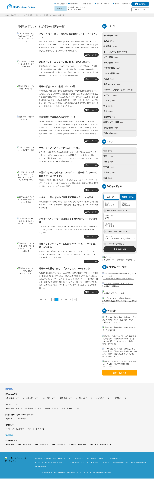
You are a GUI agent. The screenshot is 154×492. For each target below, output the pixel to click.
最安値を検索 (121, 249)
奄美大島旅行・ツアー (70, 408)
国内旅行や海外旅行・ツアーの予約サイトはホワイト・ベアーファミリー (74, 472)
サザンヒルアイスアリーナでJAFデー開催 (59, 148)
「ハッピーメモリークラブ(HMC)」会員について (52, 462)
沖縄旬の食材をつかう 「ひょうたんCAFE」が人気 (64, 268)
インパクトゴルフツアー (16, 429)
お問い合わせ (87, 4)
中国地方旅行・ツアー (85, 398)
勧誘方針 (103, 458)
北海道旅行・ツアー (31, 398)
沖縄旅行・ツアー (14, 398)
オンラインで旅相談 (121, 4)
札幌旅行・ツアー (51, 408)
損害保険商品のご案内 (121, 462)
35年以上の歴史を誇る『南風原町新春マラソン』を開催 (66, 197)
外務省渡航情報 (41, 466)
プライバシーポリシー (76, 458)
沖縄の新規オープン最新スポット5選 (57, 86)
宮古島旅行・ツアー (33, 408)
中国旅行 (61, 444)
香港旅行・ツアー (48, 444)
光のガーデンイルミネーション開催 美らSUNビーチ (65, 62)
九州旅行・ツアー (50, 398)
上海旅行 (72, 444)
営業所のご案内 (50, 458)
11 (66, 299)
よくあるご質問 (93, 462)
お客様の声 (74, 4)
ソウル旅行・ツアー (103, 444)
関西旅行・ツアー (121, 398)
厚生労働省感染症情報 (139, 462)
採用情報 (62, 458)
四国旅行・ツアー (67, 398)
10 (61, 299)
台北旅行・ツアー (31, 444)
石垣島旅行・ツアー (14, 408)
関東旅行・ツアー (104, 398)
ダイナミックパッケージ (16, 419)
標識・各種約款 (92, 458)
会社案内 (39, 458)
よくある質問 (61, 4)
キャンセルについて (103, 4)
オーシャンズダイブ (37, 429)
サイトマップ (106, 462)
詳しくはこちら (92, 55)
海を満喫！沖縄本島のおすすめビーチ (57, 117)
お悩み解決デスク (115, 458)
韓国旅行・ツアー (86, 444)
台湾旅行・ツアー (14, 444)
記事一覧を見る (119, 373)
